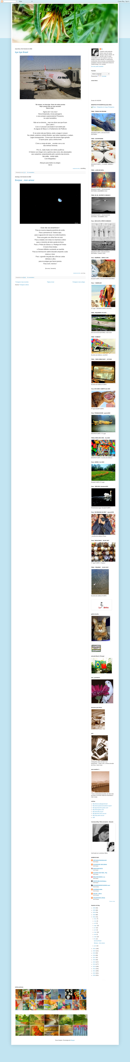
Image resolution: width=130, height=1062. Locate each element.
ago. (95, 925)
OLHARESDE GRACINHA (100, 864)
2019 (94, 953)
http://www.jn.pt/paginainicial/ (100, 804)
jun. (95, 930)
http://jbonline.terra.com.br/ (99, 813)
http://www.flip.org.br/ (98, 811)
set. (95, 923)
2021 (94, 948)
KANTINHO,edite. (97, 889)
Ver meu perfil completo (97, 66)
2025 (94, 910)
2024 (94, 912)
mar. (95, 936)
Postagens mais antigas (79, 282)
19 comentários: (31, 277)
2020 (94, 951)
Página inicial (50, 282)
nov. (95, 921)
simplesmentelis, (76, 273)
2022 (94, 917)
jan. (95, 946)
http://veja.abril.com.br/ (98, 815)
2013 (94, 966)
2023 (94, 914)
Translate (103, 76)
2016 (94, 959)
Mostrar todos (112, 901)
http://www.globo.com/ (98, 809)
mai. (95, 932)
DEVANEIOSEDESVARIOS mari (101, 885)
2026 (94, 908)
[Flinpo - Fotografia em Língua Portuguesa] (102, 107)
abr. (95, 934)
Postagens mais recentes (22, 282)
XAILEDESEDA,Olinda (99, 898)
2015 (94, 962)
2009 (94, 975)
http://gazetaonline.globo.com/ (100, 807)
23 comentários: (31, 172)
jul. (95, 927)
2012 (94, 968)
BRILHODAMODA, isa (99, 877)
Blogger (73, 1040)
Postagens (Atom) (24, 284)
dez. (95, 918)
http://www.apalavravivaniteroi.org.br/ (102, 805)
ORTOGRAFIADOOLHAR (100, 860)
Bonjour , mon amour (24, 180)
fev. (95, 939)
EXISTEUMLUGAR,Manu (99, 881)
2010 (94, 973)
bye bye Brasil (21, 52)
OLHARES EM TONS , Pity (100, 872)
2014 (94, 964)
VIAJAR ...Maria (97, 893)
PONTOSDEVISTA (98, 868)
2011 (94, 971)
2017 (94, 957)
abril (94, 817)
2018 (94, 955)
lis (102, 49)
